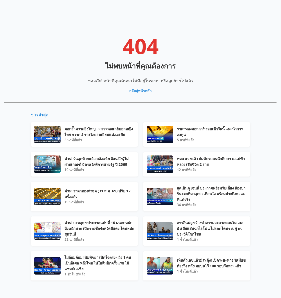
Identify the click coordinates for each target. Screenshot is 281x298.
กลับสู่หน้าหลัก (140, 90)
